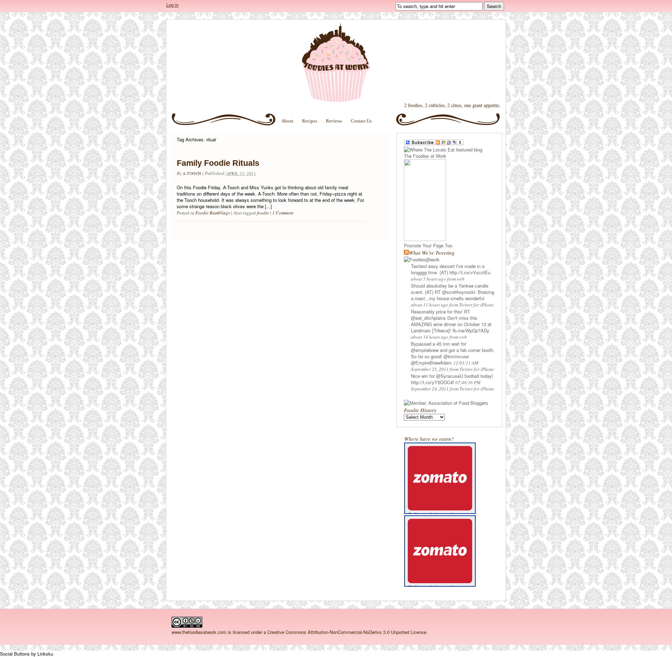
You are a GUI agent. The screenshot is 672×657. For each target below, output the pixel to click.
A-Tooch (192, 173)
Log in (172, 4)
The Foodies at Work (336, 62)
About (287, 120)
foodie (263, 213)
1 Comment (283, 213)
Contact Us (361, 120)
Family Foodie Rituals (218, 163)
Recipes (309, 120)
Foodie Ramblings (212, 213)
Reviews (334, 120)
